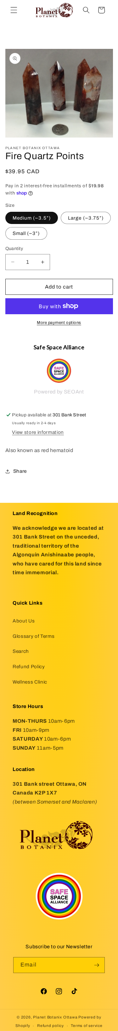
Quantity (14, 248)
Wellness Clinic (30, 682)
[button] (13, 10)
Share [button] (20, 471)
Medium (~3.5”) (32, 218)
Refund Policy (29, 666)
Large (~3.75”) (86, 218)
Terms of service (86, 1025)
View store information (38, 432)
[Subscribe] (96, 965)
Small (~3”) (26, 233)
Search (21, 651)
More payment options (59, 322)
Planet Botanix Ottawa (55, 1017)
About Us (24, 620)
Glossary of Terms (33, 636)
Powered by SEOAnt (59, 391)
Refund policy (50, 1025)
